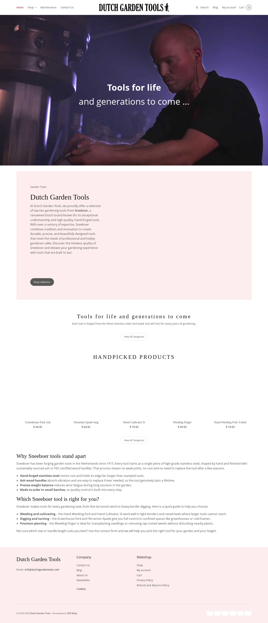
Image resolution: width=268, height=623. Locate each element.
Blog (215, 7)
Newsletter (83, 580)
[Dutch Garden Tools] (134, 7)
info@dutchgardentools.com (42, 569)
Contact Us (67, 7)
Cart (139, 575)
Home (20, 7)
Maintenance (48, 7)
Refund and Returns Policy (153, 585)
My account (229, 7)
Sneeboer (81, 210)
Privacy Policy (145, 580)
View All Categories (134, 336)
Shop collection (42, 282)
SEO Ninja (72, 613)
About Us (82, 575)
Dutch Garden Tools (40, 613)
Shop (31, 7)
